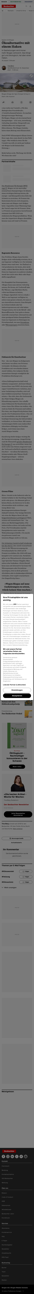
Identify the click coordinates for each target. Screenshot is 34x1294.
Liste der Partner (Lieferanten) (14, 685)
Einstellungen (17, 690)
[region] (17, 647)
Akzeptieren (17, 696)
